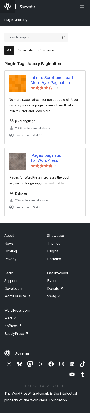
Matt (10, 318)
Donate (55, 288)
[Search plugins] (63, 37)
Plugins (52, 251)
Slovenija (22, 353)
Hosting (10, 251)
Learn (8, 273)
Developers (13, 288)
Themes (53, 243)
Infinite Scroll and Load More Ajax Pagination (52, 80)
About (9, 235)
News (9, 243)
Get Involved (57, 273)
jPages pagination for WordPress (47, 158)
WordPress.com (19, 310)
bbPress (13, 326)
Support (10, 280)
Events (52, 280)
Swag (54, 296)
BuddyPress (16, 333)
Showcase (55, 235)
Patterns (54, 259)
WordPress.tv (17, 296)
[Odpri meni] (83, 6)
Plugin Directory (16, 20)
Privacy (10, 259)
